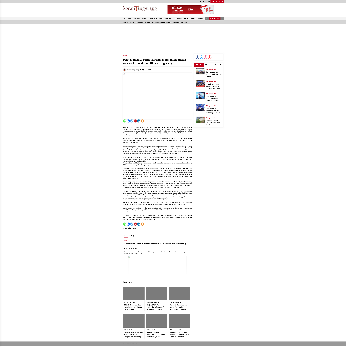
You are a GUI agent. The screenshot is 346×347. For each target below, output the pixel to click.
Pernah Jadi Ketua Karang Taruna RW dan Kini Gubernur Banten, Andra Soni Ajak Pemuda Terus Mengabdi (213, 86)
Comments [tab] (218, 65)
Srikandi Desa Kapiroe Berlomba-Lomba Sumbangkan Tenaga (178, 307)
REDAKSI (200, 18)
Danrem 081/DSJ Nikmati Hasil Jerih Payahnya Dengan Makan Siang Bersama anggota (133, 334)
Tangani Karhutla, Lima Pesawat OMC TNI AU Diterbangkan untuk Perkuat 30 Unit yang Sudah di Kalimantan (213, 123)
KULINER (193, 18)
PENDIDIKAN (168, 18)
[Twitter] (131, 120)
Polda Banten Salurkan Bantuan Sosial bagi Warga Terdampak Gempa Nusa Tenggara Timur (213, 98)
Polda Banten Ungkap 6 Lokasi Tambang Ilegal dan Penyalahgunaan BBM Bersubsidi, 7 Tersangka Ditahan (213, 110)
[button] (207, 18)
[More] (142, 120)
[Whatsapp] (124, 120)
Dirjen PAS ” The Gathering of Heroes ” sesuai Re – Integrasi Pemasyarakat (155, 307)
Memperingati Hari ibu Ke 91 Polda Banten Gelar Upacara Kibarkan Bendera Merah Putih (179, 334)
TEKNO (161, 18)
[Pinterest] (135, 120)
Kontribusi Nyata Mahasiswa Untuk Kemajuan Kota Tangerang (155, 244)
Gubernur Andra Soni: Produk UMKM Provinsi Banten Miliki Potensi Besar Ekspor (213, 74)
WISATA (186, 18)
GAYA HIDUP (178, 18)
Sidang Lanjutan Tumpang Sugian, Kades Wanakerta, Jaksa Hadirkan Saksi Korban (156, 334)
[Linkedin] (138, 120)
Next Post (128, 236)
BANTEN (152, 18)
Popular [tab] (199, 65)
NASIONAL (145, 18)
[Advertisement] (173, 37)
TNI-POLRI (137, 18)
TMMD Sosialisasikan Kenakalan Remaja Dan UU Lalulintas (133, 307)
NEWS (129, 18)
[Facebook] (128, 120)
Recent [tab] (208, 65)
